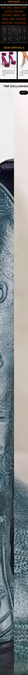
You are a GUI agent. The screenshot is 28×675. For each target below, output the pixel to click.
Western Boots (19, 11)
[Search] (5, 2)
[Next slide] (25, 65)
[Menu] (2, 2)
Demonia (17, 7)
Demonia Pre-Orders (20, 23)
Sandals (12, 19)
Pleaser (24, 7)
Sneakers (5, 19)
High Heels (17, 15)
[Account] (22, 2)
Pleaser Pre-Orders (7, 23)
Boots (23, 15)
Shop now (23, 92)
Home (3, 7)
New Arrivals (8, 11)
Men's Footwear (21, 19)
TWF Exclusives (7, 15)
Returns (10, 7)
